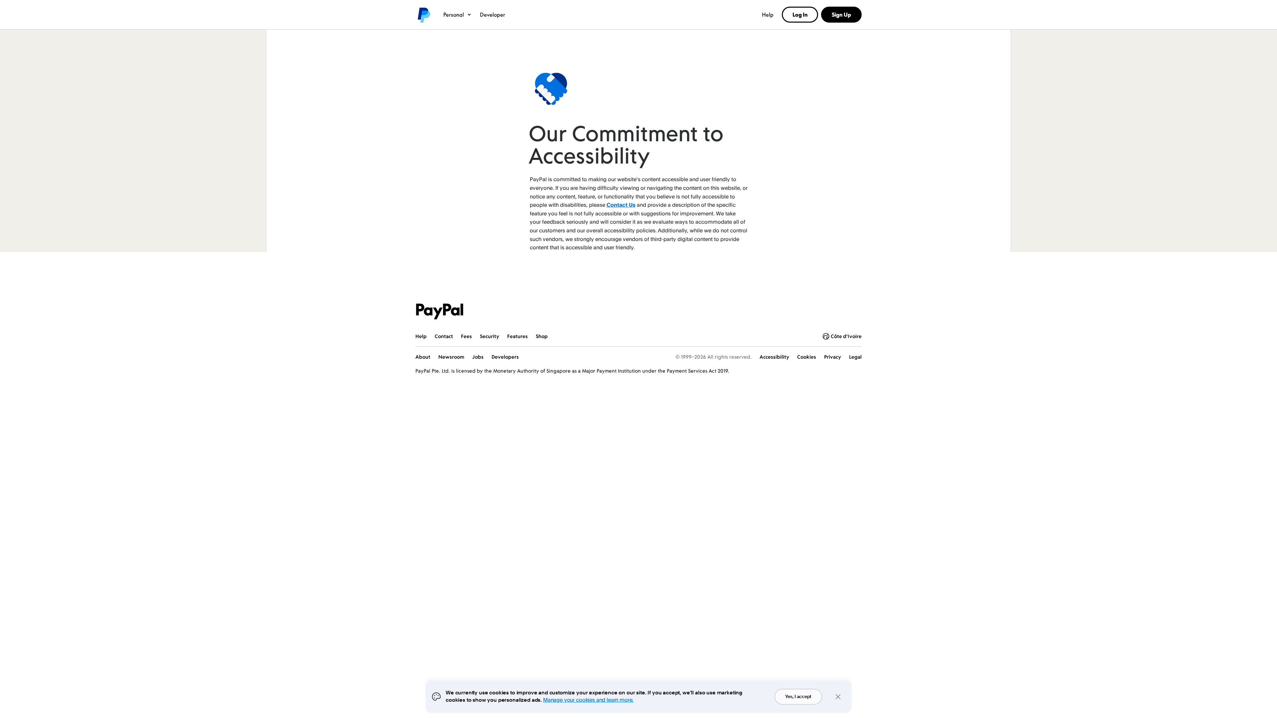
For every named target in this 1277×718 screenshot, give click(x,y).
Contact (444, 336)
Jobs (478, 357)
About (422, 357)
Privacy (832, 357)
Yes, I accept (798, 696)
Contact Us (621, 204)
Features (517, 336)
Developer (492, 14)
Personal (453, 14)
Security (489, 336)
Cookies (806, 357)
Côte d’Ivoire (846, 336)
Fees (466, 336)
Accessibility (774, 357)
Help (768, 14)
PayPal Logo (439, 311)
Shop (542, 336)
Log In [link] (800, 14)
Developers (505, 357)
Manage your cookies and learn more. (588, 699)
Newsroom (451, 357)
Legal (855, 357)
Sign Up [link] (841, 14)
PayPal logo (423, 15)
